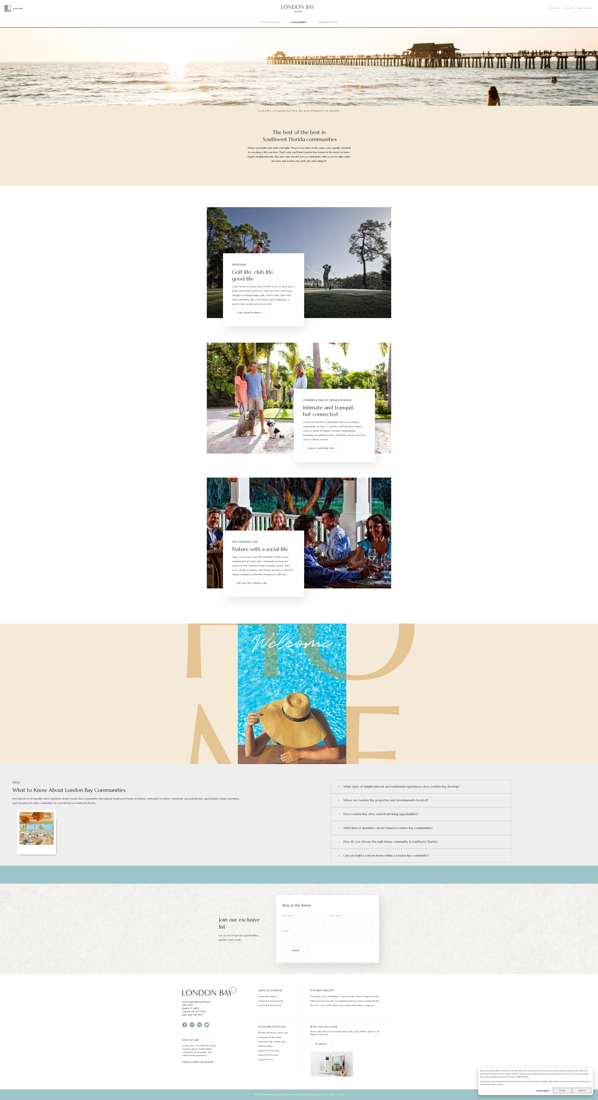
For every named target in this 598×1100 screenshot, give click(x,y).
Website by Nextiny (309, 1094)
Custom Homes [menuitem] (269, 22)
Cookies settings (542, 1090)
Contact (554, 8)
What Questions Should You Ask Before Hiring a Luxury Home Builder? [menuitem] (345, 1001)
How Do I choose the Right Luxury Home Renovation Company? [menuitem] (342, 1005)
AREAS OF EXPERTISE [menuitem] (270, 990)
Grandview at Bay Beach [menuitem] (270, 1037)
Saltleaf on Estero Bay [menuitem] (269, 1050)
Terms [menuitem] (341, 1094)
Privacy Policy (570, 1074)
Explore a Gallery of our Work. (198, 1061)
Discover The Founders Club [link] (252, 582)
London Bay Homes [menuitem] (267, 996)
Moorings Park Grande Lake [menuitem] (271, 1041)
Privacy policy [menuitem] (328, 1094)
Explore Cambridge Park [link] (321, 448)
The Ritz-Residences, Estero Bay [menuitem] (273, 1032)
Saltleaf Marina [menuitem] (265, 1046)
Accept (562, 1090)
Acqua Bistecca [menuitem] (265, 1059)
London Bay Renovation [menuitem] (269, 1005)
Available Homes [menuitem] (327, 22)
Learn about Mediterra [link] (249, 312)
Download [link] (320, 1043)
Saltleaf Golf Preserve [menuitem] (268, 1055)
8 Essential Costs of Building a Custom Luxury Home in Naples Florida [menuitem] (344, 996)
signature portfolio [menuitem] (272, 1026)
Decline (582, 1090)
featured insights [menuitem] (322, 990)
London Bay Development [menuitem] (270, 1001)
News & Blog (584, 8)
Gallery (569, 8)
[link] (209, 990)
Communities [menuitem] (298, 22)
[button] (421, 786)
